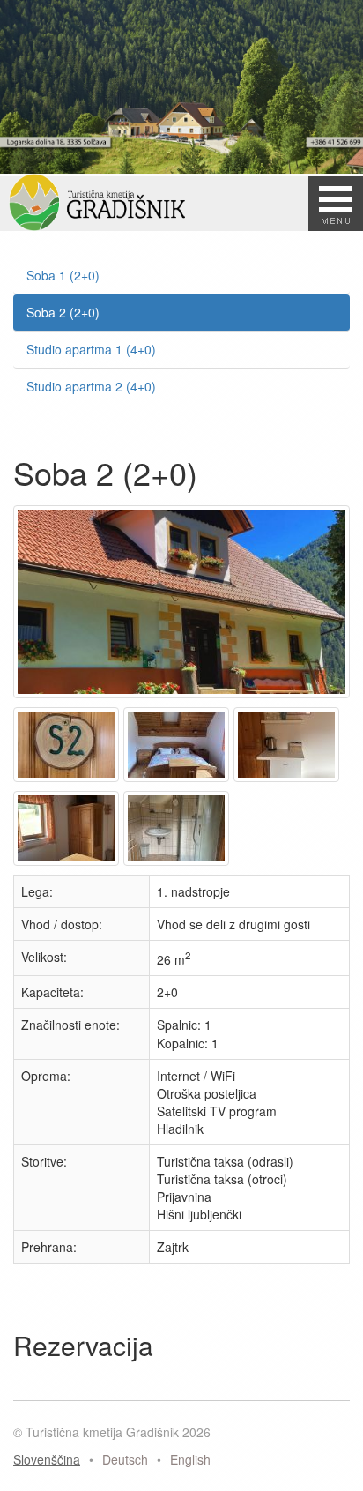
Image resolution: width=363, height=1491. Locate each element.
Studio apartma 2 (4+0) (91, 386)
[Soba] (68, 781)
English (190, 1459)
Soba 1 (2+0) (63, 275)
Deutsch (125, 1459)
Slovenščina (46, 1459)
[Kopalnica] (178, 865)
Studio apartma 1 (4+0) (91, 349)
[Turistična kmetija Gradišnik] (183, 697)
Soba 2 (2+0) (63, 312)
